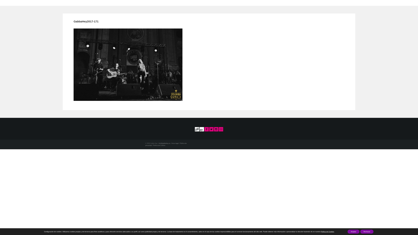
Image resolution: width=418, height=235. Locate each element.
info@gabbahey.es (164, 143)
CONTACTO (222, 3)
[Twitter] (211, 129)
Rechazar (367, 231)
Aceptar (353, 231)
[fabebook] (206, 129)
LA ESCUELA (206, 3)
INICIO (193, 3)
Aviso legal (175, 143)
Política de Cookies (159, 145)
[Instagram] (216, 129)
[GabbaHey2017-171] (128, 64)
